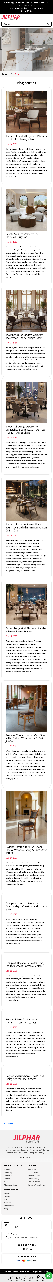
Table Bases (9, 1175)
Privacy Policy (34, 1182)
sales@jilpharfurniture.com (17, 2)
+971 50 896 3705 (27, 5)
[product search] (48, 24)
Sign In (7, 1196)
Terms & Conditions (36, 1185)
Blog (6, 1208)
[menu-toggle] (49, 17)
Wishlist (7, 1202)
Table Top (8, 1172)
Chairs (7, 1169)
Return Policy (33, 1179)
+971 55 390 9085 (34, 8)
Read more (24, 1157)
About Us (32, 1169)
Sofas (6, 1182)
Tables (7, 1179)
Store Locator (34, 1175)
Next (10, 1123)
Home (4, 74)
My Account (9, 1205)
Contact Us (33, 1172)
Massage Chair (10, 1185)
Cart (6, 1199)
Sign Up (7, 1193)
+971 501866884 (40, 2)
